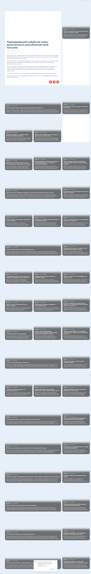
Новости (9, 50)
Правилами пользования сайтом (43, 565)
